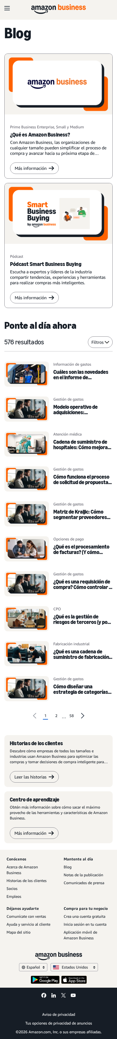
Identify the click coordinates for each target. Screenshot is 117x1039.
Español (33, 967)
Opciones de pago (68, 539)
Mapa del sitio (18, 932)
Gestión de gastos (68, 399)
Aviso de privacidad (58, 1014)
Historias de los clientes (27, 880)
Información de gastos (72, 364)
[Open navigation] (7, 8)
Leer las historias (30, 777)
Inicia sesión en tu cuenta (85, 924)
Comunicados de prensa (84, 882)
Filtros (97, 342)
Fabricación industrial (71, 643)
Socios (12, 888)
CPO (57, 608)
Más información (31, 168)
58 (71, 715)
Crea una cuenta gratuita (84, 916)
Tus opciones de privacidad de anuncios (58, 1023)
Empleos (14, 896)
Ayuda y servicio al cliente (28, 924)
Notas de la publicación (83, 874)
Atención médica (67, 434)
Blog (68, 867)
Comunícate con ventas (26, 916)
